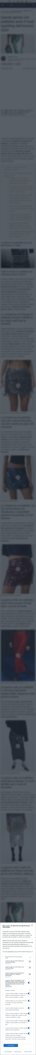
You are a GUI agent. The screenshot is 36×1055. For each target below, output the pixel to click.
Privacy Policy (28, 1051)
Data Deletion (8, 1051)
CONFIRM (11, 1045)
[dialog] (18, 988)
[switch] (29, 961)
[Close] (32, 926)
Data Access (18, 1051)
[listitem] (18, 957)
